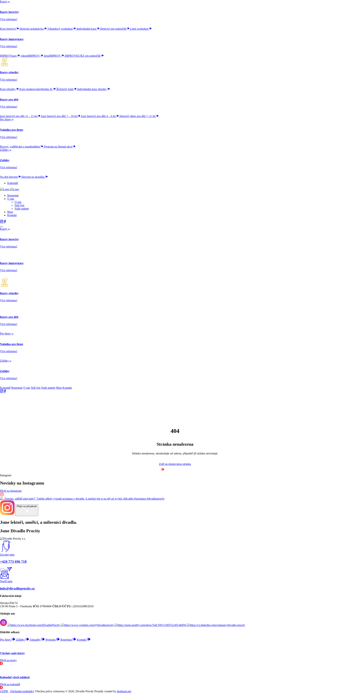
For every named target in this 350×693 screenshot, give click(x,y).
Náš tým (19, 205)
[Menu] (1, 226)
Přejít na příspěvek (27, 506)
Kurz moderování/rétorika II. (36, 89)
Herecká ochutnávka (32, 28)
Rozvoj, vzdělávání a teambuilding (20, 146)
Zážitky (4, 149)
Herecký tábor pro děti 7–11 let (138, 116)
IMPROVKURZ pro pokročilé (83, 55)
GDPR (4, 691)
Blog (10, 211)
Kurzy (4, 1)
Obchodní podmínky (22, 691)
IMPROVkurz (8, 55)
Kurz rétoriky (8, 89)
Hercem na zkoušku (33, 176)
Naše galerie (22, 208)
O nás (10, 198)
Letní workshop (139, 28)
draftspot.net (124, 691)
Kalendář (12, 183)
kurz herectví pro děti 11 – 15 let (19, 116)
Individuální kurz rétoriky (92, 89)
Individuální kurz (87, 28)
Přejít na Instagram (11, 490)
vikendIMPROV (31, 55)
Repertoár (13, 195)
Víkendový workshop (60, 28)
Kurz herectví (8, 28)
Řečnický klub (65, 89)
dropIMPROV (52, 55)
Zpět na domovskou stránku (175, 464)
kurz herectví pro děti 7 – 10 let (59, 116)
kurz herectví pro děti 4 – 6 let (98, 116)
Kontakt (12, 215)
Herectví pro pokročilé (113, 28)
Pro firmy (6, 119)
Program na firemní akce (58, 146)
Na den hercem (9, 176)
